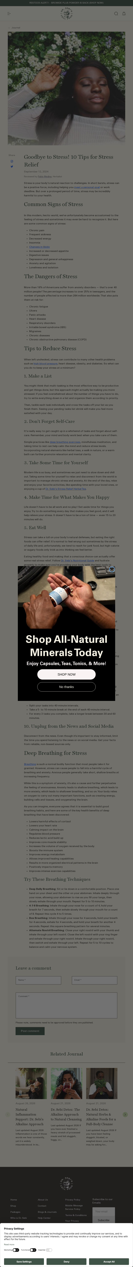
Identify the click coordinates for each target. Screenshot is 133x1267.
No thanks (66, 687)
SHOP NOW (67, 674)
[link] (66, 597)
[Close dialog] (112, 569)
